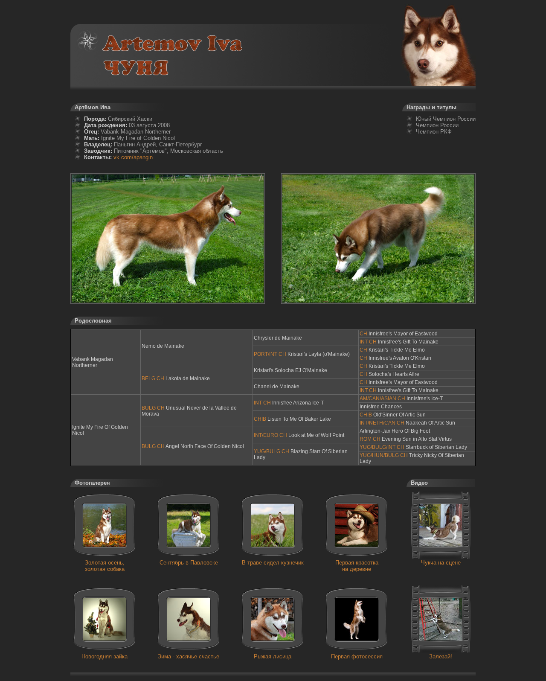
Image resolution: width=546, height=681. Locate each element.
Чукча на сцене (441, 562)
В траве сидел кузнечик (273, 562)
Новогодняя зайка (104, 656)
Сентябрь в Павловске (189, 562)
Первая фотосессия (357, 656)
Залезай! (440, 656)
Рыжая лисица (272, 656)
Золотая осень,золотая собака (105, 565)
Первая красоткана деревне (356, 565)
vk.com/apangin (133, 157)
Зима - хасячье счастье (188, 656)
